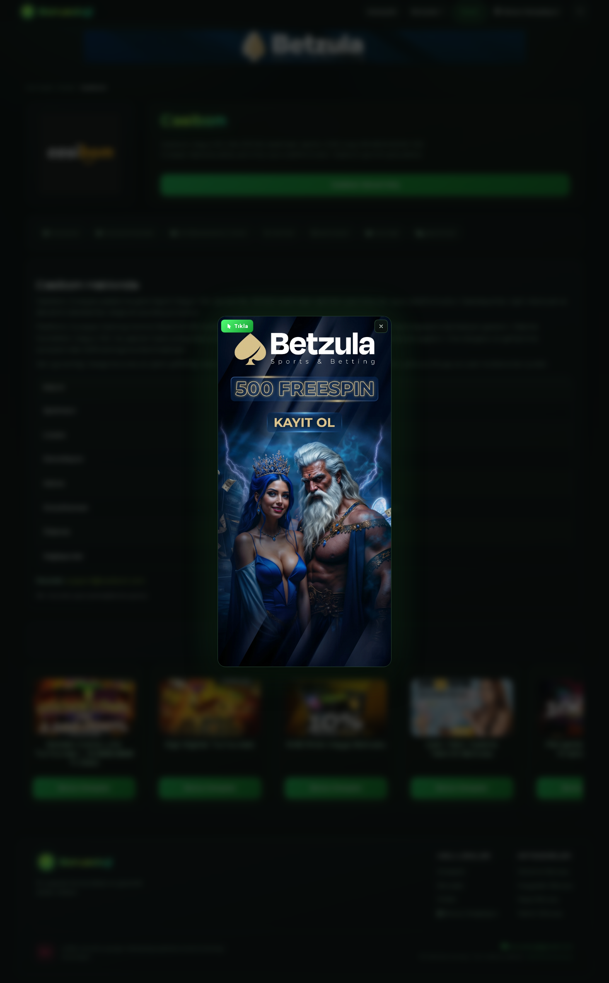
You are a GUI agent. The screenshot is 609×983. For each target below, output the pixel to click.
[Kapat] (381, 326)
